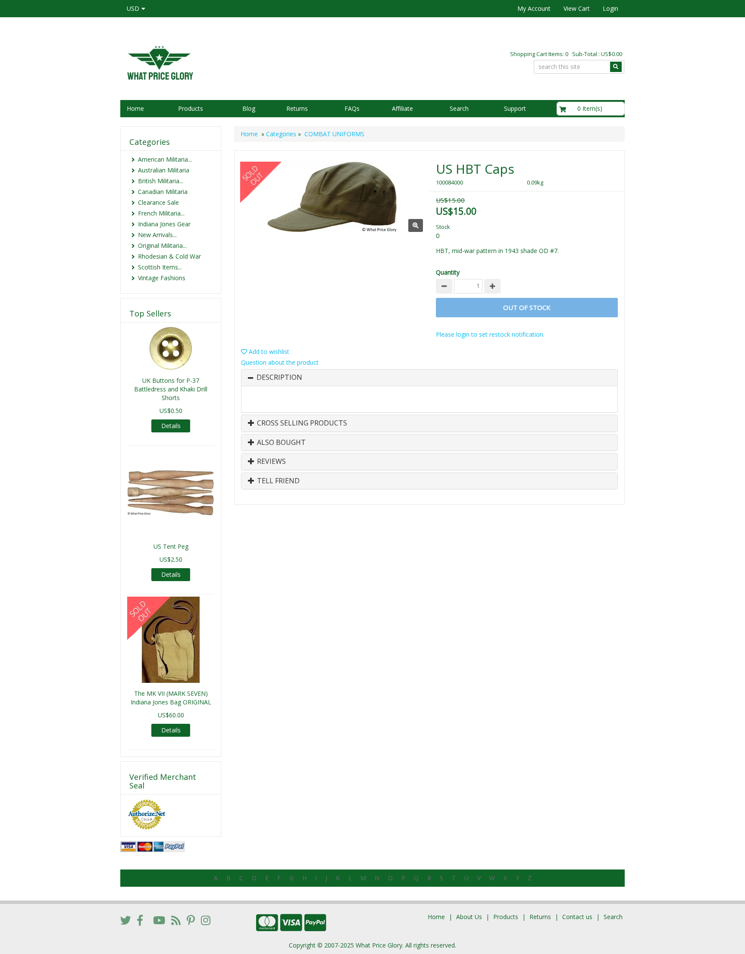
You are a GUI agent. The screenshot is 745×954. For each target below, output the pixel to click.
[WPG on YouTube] (159, 920)
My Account (534, 8)
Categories (281, 134)
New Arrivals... (157, 235)
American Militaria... (165, 159)
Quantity (448, 272)
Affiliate (402, 108)
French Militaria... (161, 213)
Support (515, 108)
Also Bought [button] (280, 443)
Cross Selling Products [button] (301, 423)
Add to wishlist (268, 351)
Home (135, 108)
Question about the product (280, 362)
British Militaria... (160, 181)
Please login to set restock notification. (490, 334)
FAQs (352, 108)
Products (190, 108)
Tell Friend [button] (277, 481)
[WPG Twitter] (125, 920)
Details (171, 426)
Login (610, 8)
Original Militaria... (162, 245)
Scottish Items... (160, 267)
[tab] (429, 377)
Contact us (577, 917)
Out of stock (527, 307)
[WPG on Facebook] (140, 920)
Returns (297, 108)
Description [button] (279, 378)
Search (459, 108)
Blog (248, 108)
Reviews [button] (270, 462)
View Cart (576, 8)
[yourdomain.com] (242, 62)
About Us (469, 917)
